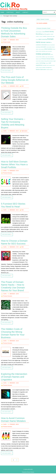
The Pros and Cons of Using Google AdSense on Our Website (14, 79)
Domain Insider (6, 41)
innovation (44, 44)
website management (46, 67)
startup (42, 61)
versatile (44, 65)
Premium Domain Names (48, 58)
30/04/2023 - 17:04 (14, 244)
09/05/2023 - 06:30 (14, 129)
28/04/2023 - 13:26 (14, 378)
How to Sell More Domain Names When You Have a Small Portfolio (14, 163)
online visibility (42, 56)
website (40, 67)
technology (42, 63)
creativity (40, 36)
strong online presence (48, 61)
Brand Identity (49, 31)
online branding (41, 49)
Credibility (44, 36)
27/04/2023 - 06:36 (14, 418)
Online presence (43, 54)
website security (49, 69)
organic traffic (47, 56)
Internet (48, 44)
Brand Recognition (46, 34)
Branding (39, 34)
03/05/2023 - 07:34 (14, 168)
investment (52, 44)
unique (47, 63)
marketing (38, 47)
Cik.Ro (5, 39)
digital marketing (42, 39)
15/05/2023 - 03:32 (14, 85)
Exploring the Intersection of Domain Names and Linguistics (14, 372)
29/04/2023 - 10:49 (14, 290)
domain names (45, 42)
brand (43, 31)
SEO (22, 85)
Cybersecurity (49, 36)
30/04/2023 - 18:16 (14, 207)
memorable (43, 47)
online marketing (42, 51)
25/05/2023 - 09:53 (14, 39)
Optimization (24, 129)
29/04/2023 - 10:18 (14, 336)
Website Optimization (41, 69)
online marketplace (49, 51)
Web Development (50, 65)
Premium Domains (7, 170)
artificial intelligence (39, 31)
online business (48, 49)
